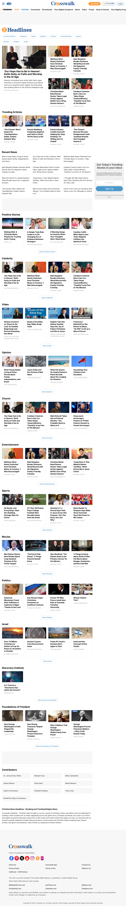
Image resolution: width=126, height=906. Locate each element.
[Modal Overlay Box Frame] (109, 181)
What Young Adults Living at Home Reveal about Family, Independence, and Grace (15, 159)
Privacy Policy (14, 868)
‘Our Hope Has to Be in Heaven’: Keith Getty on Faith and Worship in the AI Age (47, 159)
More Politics (47, 617)
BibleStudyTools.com (17, 885)
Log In (120, 4)
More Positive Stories (47, 252)
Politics (16, 42)
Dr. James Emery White (12, 776)
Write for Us (86, 868)
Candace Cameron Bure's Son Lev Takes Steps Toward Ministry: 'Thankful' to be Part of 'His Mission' (77, 169)
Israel (26, 42)
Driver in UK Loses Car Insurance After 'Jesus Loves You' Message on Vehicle (78, 190)
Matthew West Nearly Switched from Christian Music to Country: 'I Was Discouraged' (77, 159)
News (77, 10)
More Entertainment (47, 484)
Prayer (91, 10)
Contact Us (86, 865)
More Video (47, 346)
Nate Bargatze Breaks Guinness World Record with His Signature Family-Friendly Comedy (16, 169)
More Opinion (47, 392)
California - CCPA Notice (18, 872)
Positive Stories (9, 36)
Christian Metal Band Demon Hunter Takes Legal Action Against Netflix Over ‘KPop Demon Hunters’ (46, 169)
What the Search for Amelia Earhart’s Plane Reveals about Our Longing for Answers (15, 180)
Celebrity (23, 36)
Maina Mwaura (70, 783)
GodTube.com (50, 885)
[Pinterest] (16, 858)
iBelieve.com (86, 885)
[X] (22, 858)
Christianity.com (15, 889)
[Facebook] (11, 858)
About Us (12, 865)
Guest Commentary (11, 791)
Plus (16, 10)
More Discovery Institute (47, 700)
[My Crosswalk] (108, 3)
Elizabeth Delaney (41, 791)
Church (53, 36)
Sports (78, 36)
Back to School (102, 10)
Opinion (43, 36)
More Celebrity (47, 298)
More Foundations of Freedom (47, 746)
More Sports (47, 530)
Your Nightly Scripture (63, 10)
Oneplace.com (87, 889)
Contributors (9, 769)
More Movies (47, 574)
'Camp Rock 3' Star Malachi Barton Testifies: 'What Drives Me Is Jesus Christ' (46, 180)
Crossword (35, 10)
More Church (47, 438)
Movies (6, 42)
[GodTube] (43, 858)
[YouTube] (27, 858)
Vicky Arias (69, 791)
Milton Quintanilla (71, 776)
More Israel (47, 661)
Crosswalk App (51, 865)
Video (84, 10)
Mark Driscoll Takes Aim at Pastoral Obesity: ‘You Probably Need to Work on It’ (47, 191)
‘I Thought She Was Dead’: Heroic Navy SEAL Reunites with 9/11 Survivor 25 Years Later (78, 180)
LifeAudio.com (50, 889)
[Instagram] (32, 858)
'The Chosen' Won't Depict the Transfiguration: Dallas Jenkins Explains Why (13, 191)
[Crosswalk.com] (63, 3)
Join (94, 4)
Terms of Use (50, 868)
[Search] (9, 4)
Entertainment (66, 36)
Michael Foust (39, 776)
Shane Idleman (9, 783)
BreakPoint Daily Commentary (15, 798)
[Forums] (37, 858)
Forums (25, 10)
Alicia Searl (38, 783)
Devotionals (47, 10)
